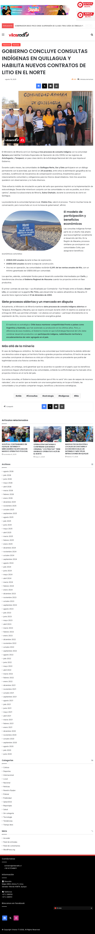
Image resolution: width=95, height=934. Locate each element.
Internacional (8, 775)
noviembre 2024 (9, 552)
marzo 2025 (8, 536)
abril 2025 (7, 532)
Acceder (6, 838)
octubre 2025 (8, 510)
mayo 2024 (7, 574)
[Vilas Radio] (19, 34)
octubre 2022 (8, 647)
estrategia (49, 396)
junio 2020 (7, 754)
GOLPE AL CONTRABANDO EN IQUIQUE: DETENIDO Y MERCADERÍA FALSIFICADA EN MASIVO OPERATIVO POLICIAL (15, 448)
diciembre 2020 (9, 731)
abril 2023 (7, 624)
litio (77, 396)
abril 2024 (7, 578)
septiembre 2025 (10, 513)
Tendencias (7, 821)
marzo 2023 (8, 628)
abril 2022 (7, 670)
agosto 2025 (8, 517)
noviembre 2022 (9, 643)
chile (19, 396)
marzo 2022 (8, 674)
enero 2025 (7, 544)
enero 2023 (8, 636)
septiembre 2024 (10, 559)
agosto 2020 (8, 746)
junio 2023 (7, 616)
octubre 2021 (8, 693)
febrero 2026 (8, 494)
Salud (5, 809)
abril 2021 (7, 716)
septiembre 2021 (10, 697)
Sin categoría (8, 813)
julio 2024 (7, 567)
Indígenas (64, 396)
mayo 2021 (7, 712)
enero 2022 (7, 681)
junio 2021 (7, 708)
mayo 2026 (7, 483)
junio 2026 (7, 479)
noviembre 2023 (9, 597)
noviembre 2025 (9, 506)
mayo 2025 (7, 529)
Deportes (7, 771)
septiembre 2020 (10, 743)
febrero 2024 (8, 586)
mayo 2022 (7, 666)
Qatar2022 (7, 802)
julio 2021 (7, 704)
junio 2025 (7, 525)
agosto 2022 (8, 655)
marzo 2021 (8, 720)
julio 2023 (7, 613)
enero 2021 (7, 727)
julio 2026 (7, 475)
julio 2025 (7, 521)
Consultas (32, 396)
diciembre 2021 (9, 685)
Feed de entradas (10, 842)
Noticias (16, 45)
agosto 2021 (8, 701)
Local (5, 779)
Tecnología (7, 817)
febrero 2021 (8, 723)
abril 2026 (7, 487)
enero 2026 (8, 498)
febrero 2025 (8, 540)
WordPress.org (9, 850)
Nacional (6, 45)
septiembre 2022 (10, 651)
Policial (6, 794)
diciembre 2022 (9, 639)
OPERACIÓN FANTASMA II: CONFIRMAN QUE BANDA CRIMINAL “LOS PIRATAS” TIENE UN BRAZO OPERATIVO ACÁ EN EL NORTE (47, 449)
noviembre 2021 (9, 689)
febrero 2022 (8, 678)
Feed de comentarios (11, 846)
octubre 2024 (8, 555)
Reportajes (7, 806)
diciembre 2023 (9, 594)
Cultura (6, 767)
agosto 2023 (8, 609)
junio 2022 (7, 662)
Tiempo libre (8, 825)
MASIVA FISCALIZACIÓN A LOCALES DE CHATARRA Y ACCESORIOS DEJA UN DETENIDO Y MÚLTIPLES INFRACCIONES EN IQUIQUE (76, 449)
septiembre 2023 (10, 605)
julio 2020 (7, 750)
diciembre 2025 (9, 502)
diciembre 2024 (9, 548)
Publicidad (7, 798)
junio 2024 (7, 571)
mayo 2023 (7, 620)
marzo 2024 (8, 582)
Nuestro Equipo (9, 790)
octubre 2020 (8, 739)
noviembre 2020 (9, 735)
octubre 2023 (8, 601)
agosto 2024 (8, 563)
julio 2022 (7, 659)
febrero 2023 (8, 632)
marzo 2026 (8, 490)
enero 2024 (8, 590)
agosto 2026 (8, 471)
